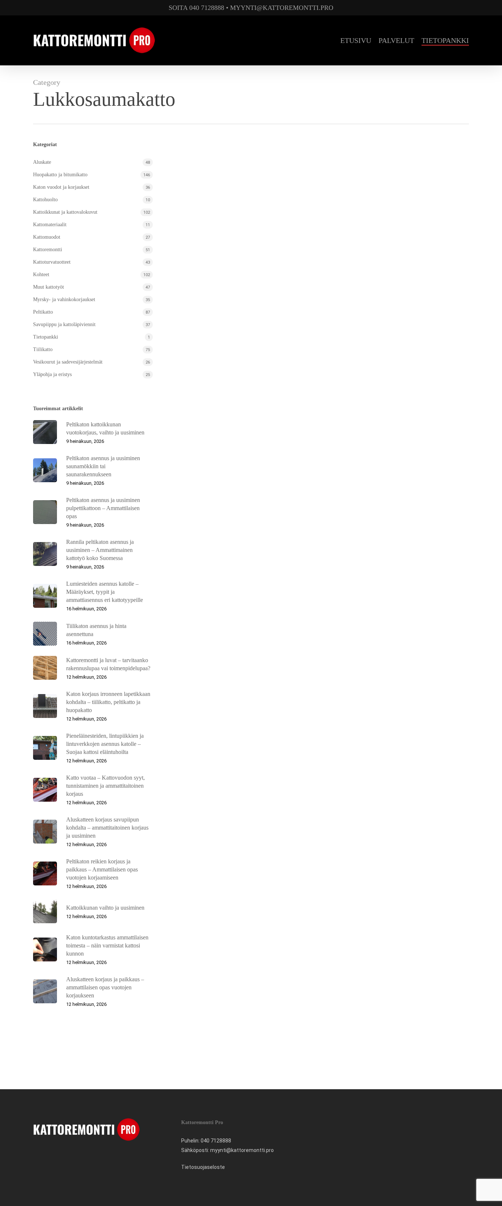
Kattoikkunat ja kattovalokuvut (65, 212)
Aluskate (42, 162)
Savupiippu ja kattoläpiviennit (64, 324)
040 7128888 (216, 1141)
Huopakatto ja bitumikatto (60, 174)
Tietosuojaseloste (203, 1167)
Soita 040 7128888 (196, 7)
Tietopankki (45, 337)
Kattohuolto (45, 199)
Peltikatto (43, 312)
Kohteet (41, 274)
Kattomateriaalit (50, 224)
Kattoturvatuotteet (52, 262)
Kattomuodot (46, 237)
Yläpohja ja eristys (52, 374)
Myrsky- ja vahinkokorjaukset (64, 299)
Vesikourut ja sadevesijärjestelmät (68, 362)
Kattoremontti (47, 249)
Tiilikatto (43, 349)
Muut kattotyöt (48, 287)
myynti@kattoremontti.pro (281, 7)
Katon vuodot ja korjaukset (61, 187)
